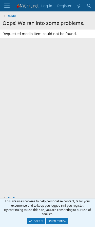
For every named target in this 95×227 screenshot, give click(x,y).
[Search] (89, 5)
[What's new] (79, 5)
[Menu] (7, 6)
